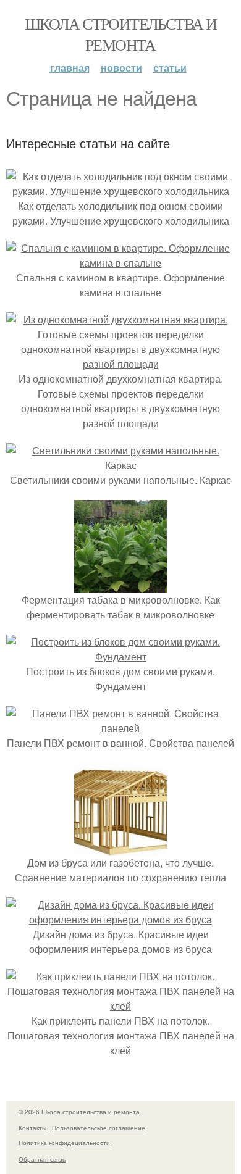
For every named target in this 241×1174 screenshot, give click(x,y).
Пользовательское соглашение (98, 1127)
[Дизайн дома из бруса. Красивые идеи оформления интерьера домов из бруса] (120, 919)
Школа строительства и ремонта (120, 34)
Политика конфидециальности (64, 1142)
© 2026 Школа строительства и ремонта (79, 1111)
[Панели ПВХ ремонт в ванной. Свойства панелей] (120, 728)
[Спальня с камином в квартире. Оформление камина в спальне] (120, 263)
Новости (121, 67)
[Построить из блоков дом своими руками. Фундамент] (120, 656)
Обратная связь (42, 1159)
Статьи (170, 67)
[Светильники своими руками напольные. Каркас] (120, 465)
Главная (70, 67)
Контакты (32, 1127)
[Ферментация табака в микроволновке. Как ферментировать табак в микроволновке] (120, 585)
